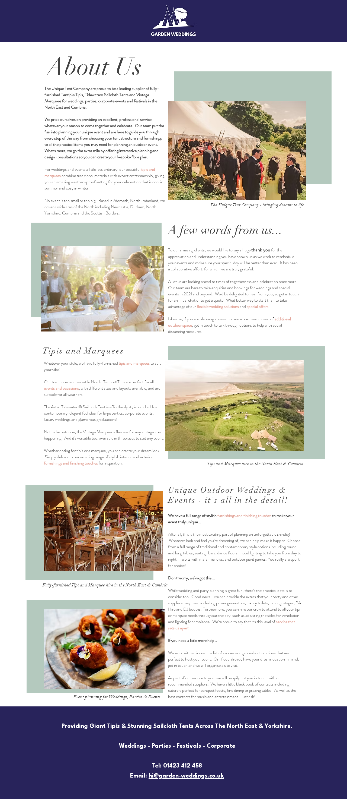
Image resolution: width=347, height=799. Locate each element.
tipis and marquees (134, 363)
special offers (257, 306)
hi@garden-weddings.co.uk (186, 776)
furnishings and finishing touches (71, 463)
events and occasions (61, 388)
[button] (234, 405)
